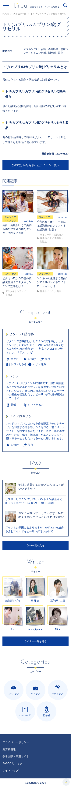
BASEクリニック (12, 763)
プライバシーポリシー (15, 742)
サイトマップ (10, 770)
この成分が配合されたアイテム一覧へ (35, 165)
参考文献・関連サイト (15, 756)
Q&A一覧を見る (35, 545)
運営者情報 (9, 749)
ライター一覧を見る (35, 641)
